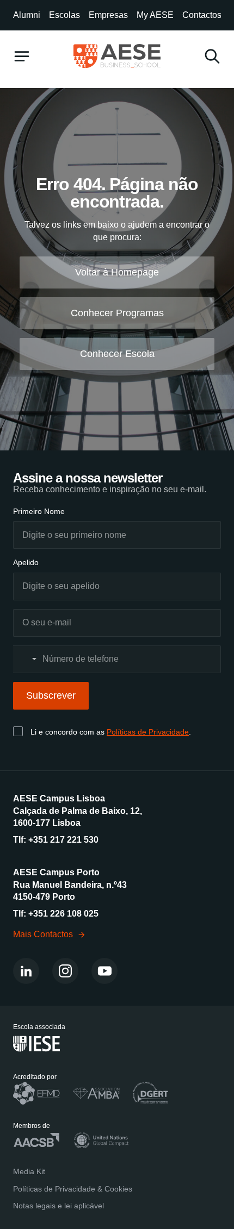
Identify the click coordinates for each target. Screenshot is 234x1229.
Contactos (201, 15)
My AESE (155, 15)
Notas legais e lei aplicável (58, 1205)
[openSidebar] (21, 56)
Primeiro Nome (39, 511)
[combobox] (27, 659)
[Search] (212, 56)
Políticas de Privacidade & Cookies (72, 1188)
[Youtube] (104, 971)
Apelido (26, 562)
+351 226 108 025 (63, 913)
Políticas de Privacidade (148, 732)
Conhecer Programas (117, 313)
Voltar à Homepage (117, 272)
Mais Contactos (43, 934)
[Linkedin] (26, 971)
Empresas (108, 15)
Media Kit (29, 1171)
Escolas (64, 15)
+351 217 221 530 (63, 839)
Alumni (26, 15)
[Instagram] (65, 971)
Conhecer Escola (117, 353)
